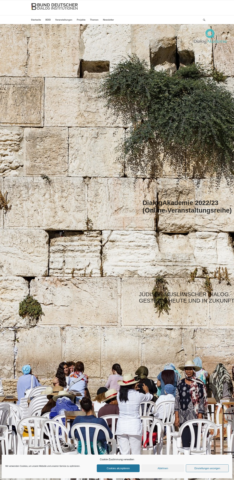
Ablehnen (163, 468)
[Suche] (203, 19)
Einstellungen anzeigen (207, 468)
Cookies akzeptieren (118, 468)
